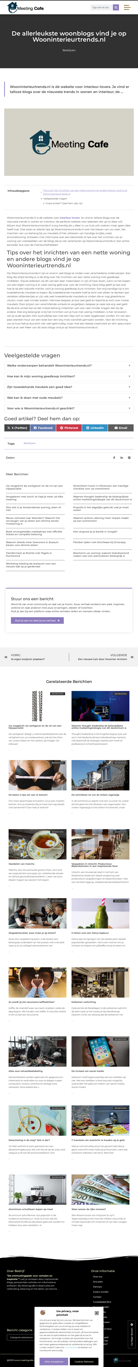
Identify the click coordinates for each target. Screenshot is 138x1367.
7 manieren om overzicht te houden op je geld (98, 1140)
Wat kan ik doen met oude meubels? (69, 397)
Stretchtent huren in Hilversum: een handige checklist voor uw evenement (100, 487)
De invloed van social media (88, 1071)
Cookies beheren (84, 1361)
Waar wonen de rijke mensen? (89, 1209)
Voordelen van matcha (21, 863)
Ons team (98, 1281)
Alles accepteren (53, 1361)
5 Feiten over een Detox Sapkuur (90, 933)
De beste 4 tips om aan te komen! (28, 794)
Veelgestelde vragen (55, 198)
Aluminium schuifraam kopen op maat (31, 1209)
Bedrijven (69, 50)
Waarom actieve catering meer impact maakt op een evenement (101, 519)
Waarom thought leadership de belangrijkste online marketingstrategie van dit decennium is (102, 498)
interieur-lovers (70, 217)
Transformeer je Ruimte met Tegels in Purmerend (29, 554)
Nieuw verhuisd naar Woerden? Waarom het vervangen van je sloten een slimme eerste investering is (33, 520)
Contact (97, 1297)
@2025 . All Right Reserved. (31, 1360)
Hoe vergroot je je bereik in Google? (95, 531)
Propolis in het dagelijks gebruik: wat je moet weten (101, 509)
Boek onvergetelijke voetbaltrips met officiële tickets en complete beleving (34, 533)
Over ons (97, 1276)
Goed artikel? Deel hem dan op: (64, 203)
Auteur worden (101, 1292)
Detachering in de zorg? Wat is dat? (29, 1140)
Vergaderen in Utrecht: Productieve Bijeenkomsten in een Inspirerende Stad (94, 864)
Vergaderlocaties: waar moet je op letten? (32, 933)
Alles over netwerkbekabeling (26, 1071)
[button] (96, 1313)
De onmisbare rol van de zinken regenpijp (95, 794)
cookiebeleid (70, 1347)
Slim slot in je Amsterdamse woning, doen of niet (33, 509)
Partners (97, 1286)
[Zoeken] (116, 7)
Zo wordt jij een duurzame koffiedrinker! (32, 1002)
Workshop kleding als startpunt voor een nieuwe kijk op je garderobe (31, 565)
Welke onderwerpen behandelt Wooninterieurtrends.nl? (69, 365)
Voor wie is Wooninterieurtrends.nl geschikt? (69, 408)
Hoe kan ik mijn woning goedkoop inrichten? (69, 376)
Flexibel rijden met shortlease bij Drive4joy (99, 542)
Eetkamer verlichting (84, 1002)
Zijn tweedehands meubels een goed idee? (69, 387)
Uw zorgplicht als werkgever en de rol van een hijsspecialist (34, 487)
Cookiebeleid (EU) (102, 1302)
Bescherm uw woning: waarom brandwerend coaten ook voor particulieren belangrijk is (101, 554)
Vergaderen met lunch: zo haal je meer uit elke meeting (34, 498)
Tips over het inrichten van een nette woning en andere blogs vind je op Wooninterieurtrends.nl (85, 192)
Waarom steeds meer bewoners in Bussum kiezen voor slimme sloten (32, 544)
